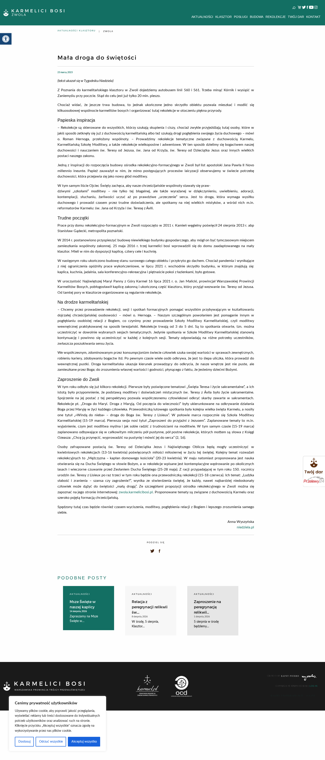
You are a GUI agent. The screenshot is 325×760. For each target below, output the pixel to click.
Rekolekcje (276, 17)
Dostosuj (24, 741)
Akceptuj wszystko (84, 741)
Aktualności (202, 17)
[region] (57, 723)
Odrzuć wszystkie (51, 741)
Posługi (241, 17)
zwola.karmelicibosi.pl (136, 492)
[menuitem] (202, 17)
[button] (5, 39)
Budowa (256, 17)
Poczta (310, 696)
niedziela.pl (245, 527)
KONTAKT (313, 17)
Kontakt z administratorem (287, 696)
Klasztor (223, 17)
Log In (313, 686)
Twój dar (296, 17)
